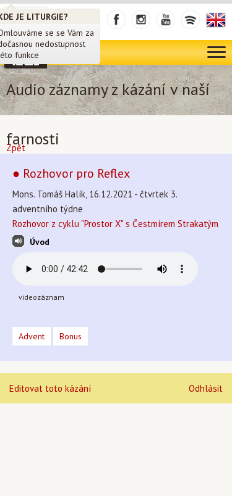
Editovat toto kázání (50, 388)
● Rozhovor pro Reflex (71, 173)
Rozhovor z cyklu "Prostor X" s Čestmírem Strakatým (115, 223)
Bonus (70, 336)
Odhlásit (206, 388)
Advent (32, 336)
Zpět (15, 148)
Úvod (39, 241)
